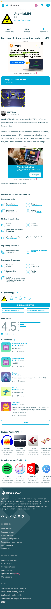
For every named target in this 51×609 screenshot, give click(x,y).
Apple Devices (46, 477)
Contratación (6, 549)
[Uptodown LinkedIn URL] (18, 516)
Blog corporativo (7, 545)
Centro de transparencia (10, 539)
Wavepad (20, 449)
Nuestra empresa (7, 532)
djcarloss (15, 388)
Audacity (7, 449)
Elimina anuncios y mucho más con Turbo (24, 73)
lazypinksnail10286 (18, 358)
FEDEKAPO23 (16, 403)
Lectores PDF (23, 1)
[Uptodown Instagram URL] (14, 516)
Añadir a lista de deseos (12, 310)
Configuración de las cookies (11, 595)
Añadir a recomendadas (36, 310)
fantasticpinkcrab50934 (19, 343)
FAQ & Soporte (6, 577)
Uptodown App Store (9, 560)
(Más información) (11, 239)
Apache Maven (37, 1)
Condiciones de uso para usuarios (13, 588)
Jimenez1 (14, 373)
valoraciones (8, 32)
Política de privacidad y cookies (12, 592)
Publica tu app (6, 563)
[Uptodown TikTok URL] (6, 516)
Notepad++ (29, 1)
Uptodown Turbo (10, 573)
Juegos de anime (46, 1)
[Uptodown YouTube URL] (2, 516)
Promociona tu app (8, 567)
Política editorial (7, 535)
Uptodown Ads (6, 570)
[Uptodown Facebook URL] (22, 516)
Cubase (33, 449)
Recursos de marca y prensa (11, 542)
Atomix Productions (22, 20)
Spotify (7, 477)
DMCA (3, 602)
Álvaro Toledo (11, 112)
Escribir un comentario (25, 305)
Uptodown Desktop (13, 1)
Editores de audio (36, 206)
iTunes (20, 477)
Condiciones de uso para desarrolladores (16, 599)
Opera (5, 1)
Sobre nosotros (6, 529)
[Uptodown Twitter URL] (10, 516)
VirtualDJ (33, 477)
